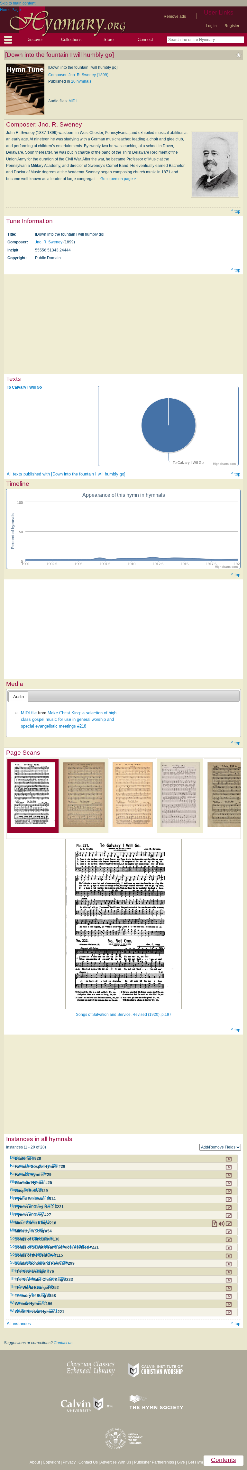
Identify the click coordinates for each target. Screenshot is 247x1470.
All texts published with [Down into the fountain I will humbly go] (66, 474)
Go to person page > (118, 179)
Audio (18, 696)
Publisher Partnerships (154, 1462)
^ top (235, 211)
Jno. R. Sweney (48, 242)
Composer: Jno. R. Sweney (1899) (78, 75)
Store (109, 39)
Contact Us (88, 1462)
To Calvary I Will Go (24, 387)
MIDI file (29, 712)
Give (181, 1462)
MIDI (73, 101)
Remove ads (175, 16)
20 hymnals (81, 81)
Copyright (51, 1462)
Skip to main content (17, 3)
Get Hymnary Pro (203, 1462)
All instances (19, 1323)
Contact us (63, 1343)
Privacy (69, 1462)
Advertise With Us (115, 1462)
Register (231, 26)
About (35, 1462)
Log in (211, 26)
